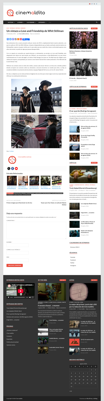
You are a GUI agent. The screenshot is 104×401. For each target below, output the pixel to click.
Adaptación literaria (20, 193)
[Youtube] (90, 3)
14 (87, 376)
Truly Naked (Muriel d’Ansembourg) (83, 188)
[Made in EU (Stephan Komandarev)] (74, 231)
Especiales (9, 339)
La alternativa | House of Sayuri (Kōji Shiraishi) (88, 222)
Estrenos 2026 (74, 247)
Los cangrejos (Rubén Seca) (88, 203)
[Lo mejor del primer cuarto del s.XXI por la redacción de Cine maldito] (83, 284)
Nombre (9, 242)
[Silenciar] (30, 297)
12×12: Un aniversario (87, 339)
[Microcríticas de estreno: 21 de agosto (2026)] (74, 126)
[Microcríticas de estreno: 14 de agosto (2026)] (74, 153)
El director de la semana (55, 302)
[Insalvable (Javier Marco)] (43, 347)
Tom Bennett (10, 194)
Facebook (73, 260)
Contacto (9, 336)
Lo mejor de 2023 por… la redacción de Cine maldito (88, 349)
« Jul (70, 391)
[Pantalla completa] (32, 297)
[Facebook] (92, 3)
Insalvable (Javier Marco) (56, 347)
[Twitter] (94, 3)
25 (75, 383)
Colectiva (76, 302)
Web (7, 257)
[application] (20, 291)
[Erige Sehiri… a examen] (74, 213)
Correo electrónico (13, 249)
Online (71, 186)
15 (91, 376)
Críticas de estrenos (81, 108)
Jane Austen (38, 193)
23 (95, 379)
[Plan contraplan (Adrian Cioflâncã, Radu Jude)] (43, 329)
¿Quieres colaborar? (12, 330)
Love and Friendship (57, 193)
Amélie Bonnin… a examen (56, 338)
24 (71, 383)
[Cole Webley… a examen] (43, 320)
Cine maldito (10, 333)
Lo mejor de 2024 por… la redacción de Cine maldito (88, 331)
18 (75, 379)
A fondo (20, 22)
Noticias (10, 22)
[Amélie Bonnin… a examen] (43, 338)
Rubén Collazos (51, 307)
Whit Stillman (18, 194)
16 (95, 376)
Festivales (12, 28)
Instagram (73, 265)
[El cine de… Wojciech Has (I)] (83, 67)
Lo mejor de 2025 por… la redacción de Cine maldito (88, 322)
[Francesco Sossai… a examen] (52, 284)
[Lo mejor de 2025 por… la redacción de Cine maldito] (74, 321)
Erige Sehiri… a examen (87, 212)
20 (83, 379)
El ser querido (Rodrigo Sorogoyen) (82, 111)
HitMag (95, 398)
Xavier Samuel (27, 194)
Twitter (72, 262)
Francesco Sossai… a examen (48, 305)
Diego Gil (82, 190)
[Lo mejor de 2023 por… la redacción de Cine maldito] (74, 348)
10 (71, 376)
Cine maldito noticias (24, 33)
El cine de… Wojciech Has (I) (78, 78)
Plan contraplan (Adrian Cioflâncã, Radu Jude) (56, 330)
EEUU (7, 28)
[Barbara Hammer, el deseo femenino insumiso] (83, 40)
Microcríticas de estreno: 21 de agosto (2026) (89, 127)
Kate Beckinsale (47, 193)
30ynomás (41, 22)
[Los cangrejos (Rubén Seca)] (74, 203)
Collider (11, 151)
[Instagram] (97, 3)
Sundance (23, 28)
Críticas (87, 184)
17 (71, 379)
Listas (81, 302)
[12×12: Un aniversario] (74, 339)
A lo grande (30, 22)
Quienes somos (11, 345)
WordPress (89, 398)
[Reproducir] (8, 297)
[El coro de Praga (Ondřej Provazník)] (74, 135)
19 (79, 379)
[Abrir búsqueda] (96, 22)
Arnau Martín (83, 113)
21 (87, 379)
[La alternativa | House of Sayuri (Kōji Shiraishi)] (74, 222)
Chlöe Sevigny (30, 193)
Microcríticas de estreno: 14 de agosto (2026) (89, 154)
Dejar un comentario (35, 33)
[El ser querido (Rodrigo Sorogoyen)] (83, 99)
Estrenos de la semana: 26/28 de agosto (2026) (20, 317)
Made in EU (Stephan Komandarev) (87, 231)
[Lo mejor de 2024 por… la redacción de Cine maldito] (74, 330)
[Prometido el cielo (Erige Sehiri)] (74, 144)
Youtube (72, 257)
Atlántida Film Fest (79, 184)
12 (79, 376)
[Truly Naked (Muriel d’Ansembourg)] (83, 175)
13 (83, 376)
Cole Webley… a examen (56, 320)
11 (75, 376)
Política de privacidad (13, 342)
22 (91, 379)
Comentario (10, 220)
